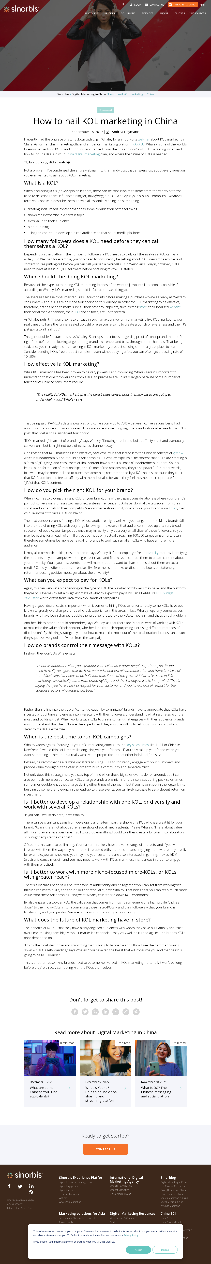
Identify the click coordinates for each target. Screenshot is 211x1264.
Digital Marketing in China (89, 94)
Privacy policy (13, 1208)
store (143, 307)
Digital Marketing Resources (132, 1213)
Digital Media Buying (120, 1193)
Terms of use (26, 1208)
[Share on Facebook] (75, 1011)
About (164, 13)
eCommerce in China (172, 1194)
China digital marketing (83, 154)
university (151, 552)
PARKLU (139, 144)
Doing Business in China (173, 1190)
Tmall (173, 508)
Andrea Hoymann (125, 131)
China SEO (166, 1218)
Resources (198, 13)
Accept (138, 1249)
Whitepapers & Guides (122, 1218)
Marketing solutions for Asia (82, 1213)
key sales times (137, 745)
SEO (77, 312)
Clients (180, 13)
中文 (202, 4)
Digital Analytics (67, 1190)
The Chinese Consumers (173, 1186)
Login (137, 4)
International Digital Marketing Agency (126, 1179)
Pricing (109, 13)
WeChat (63, 1198)
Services (147, 13)
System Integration (69, 1194)
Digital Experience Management (75, 1182)
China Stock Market (171, 1222)
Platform (91, 13)
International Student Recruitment (77, 1218)
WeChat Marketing (119, 1189)
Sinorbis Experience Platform (82, 1177)
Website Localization (121, 1185)
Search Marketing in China (174, 1198)
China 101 (168, 1213)
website (175, 307)
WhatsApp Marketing (70, 1201)
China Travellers (67, 1222)
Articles (113, 1222)
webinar (144, 139)
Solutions (128, 13)
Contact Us (105, 1149)
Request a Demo (185, 4)
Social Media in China (172, 1201)
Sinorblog (63, 94)
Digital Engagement (69, 1186)
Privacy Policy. (131, 1235)
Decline (165, 1249)
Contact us (157, 4)
